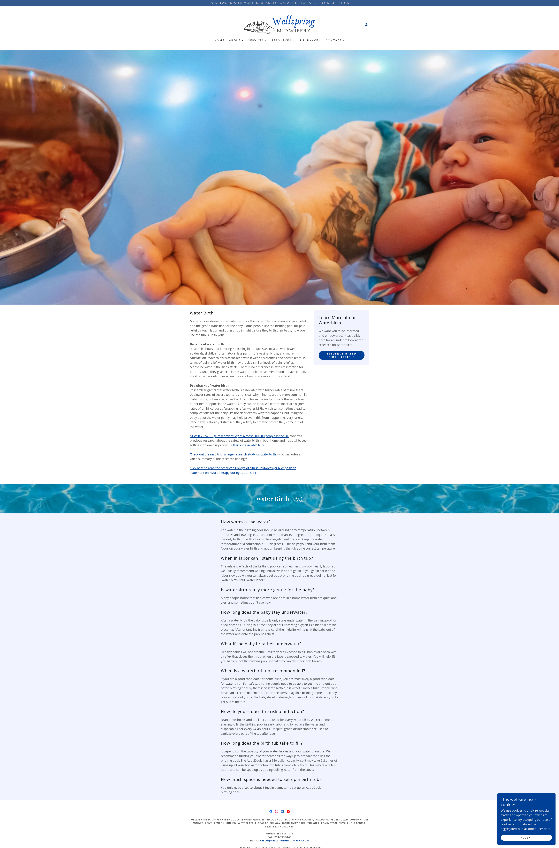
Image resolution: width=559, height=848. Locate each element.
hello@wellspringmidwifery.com (284, 840)
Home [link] (219, 40)
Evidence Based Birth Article (341, 355)
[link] (279, 24)
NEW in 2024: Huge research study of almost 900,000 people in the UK (239, 436)
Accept (526, 837)
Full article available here (247, 445)
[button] (366, 24)
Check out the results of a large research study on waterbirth (233, 454)
